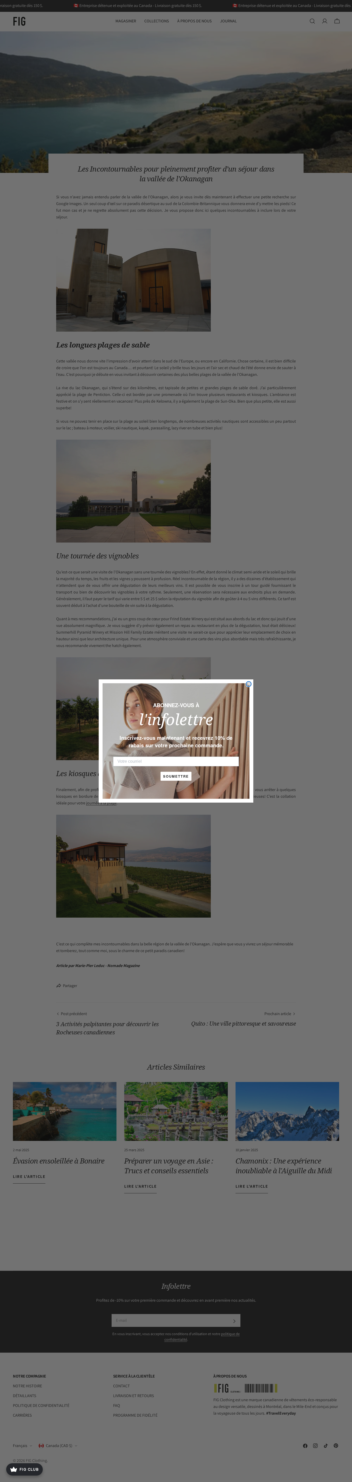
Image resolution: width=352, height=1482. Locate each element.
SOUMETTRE (176, 776)
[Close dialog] (248, 684)
